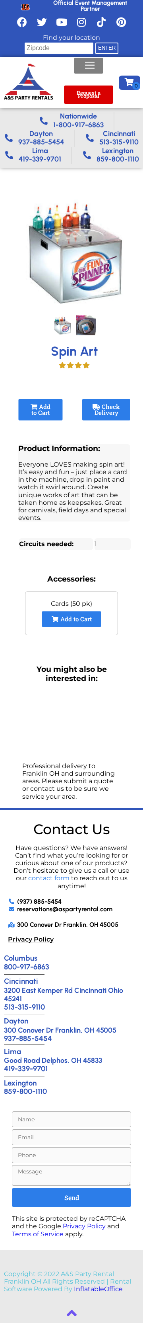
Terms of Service (38, 1234)
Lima (12, 1051)
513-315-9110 (24, 1007)
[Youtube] (62, 22)
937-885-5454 (28, 1038)
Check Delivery (107, 409)
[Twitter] (42, 22)
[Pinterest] (121, 22)
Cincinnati (21, 981)
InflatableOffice (98, 1289)
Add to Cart (41, 409)
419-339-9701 (26, 1068)
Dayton (16, 1020)
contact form (49, 878)
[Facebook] (22, 22)
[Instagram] (81, 22)
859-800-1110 (25, 1091)
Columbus (20, 958)
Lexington (20, 1083)
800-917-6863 (26, 966)
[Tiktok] (101, 22)
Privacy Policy (31, 939)
